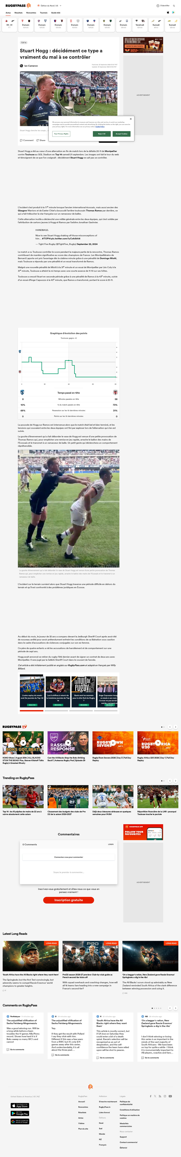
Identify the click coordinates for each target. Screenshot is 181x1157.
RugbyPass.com (76, 665)
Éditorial (123, 1147)
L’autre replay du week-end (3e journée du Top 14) (32, 696)
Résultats (18, 12)
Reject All (101, 134)
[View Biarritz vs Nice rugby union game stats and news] (25, 25)
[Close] (131, 119)
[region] (91, 128)
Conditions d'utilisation (130, 1109)
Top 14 (58, 154)
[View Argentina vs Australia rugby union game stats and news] (172, 25)
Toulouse (29, 154)
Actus (8, 12)
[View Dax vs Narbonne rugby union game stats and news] (74, 25)
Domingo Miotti (108, 258)
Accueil (81, 1101)
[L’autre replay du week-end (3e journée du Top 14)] (32, 684)
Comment (28, 140)
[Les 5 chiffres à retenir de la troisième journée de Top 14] (58, 684)
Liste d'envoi (104, 1112)
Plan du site (83, 1128)
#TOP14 (46, 238)
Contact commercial (128, 1142)
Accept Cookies (121, 134)
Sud (100, 1128)
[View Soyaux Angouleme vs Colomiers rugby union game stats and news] (42, 25)
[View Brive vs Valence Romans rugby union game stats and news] (139, 25)
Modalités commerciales (126, 1125)
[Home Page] (18, 5)
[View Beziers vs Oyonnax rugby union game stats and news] (58, 25)
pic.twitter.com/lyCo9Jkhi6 (65, 238)
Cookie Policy (100, 127)
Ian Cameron (31, 65)
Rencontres (31, 12)
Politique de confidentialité (126, 1103)
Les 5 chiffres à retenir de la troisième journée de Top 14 (58, 698)
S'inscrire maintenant (108, 1101)
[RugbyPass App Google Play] (35, 1114)
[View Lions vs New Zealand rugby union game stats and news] (9, 25)
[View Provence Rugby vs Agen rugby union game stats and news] (123, 25)
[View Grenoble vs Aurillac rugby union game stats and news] (90, 25)
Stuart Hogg (76, 157)
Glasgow (22, 210)
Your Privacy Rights (61, 134)
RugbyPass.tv (105, 1107)
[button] (31, 967)
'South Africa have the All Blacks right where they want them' (111, 1023)
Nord (101, 1123)
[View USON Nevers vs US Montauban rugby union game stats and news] (107, 25)
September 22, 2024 (87, 244)
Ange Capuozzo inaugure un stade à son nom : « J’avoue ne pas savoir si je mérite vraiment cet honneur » (110, 700)
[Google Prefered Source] (35, 1122)
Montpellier (111, 151)
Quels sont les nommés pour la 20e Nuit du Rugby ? (84, 698)
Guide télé (55, 12)
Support (123, 1137)
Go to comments (15, 1049)
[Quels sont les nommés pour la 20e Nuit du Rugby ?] (84, 684)
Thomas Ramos (94, 210)
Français (102, 1144)
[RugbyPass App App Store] (35, 1106)
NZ (100, 1139)
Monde (102, 1134)
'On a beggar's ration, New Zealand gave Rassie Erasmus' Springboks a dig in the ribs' (156, 1023)
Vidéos (81, 1123)
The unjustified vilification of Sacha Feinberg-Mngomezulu (22, 1022)
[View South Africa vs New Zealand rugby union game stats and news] (156, 25)
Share (42, 140)
